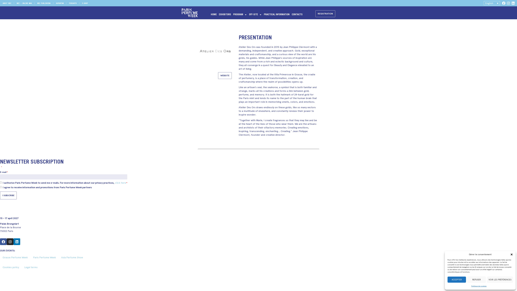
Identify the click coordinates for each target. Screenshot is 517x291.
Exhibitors (225, 14)
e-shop (85, 3)
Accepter (457, 279)
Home (214, 14)
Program (238, 14)
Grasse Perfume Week (15, 257)
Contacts (297, 14)
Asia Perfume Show (72, 257)
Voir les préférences (500, 279)
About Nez (7, 3)
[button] (511, 254)
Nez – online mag (24, 3)
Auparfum (60, 3)
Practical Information (277, 14)
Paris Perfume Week (44, 257)
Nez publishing (43, 3)
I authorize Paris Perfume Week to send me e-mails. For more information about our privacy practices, (65, 183)
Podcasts (73, 3)
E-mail (4, 172)
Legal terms (31, 267)
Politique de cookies (479, 286)
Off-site (253, 14)
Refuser (476, 279)
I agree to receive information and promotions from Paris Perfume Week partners (47, 187)
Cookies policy (11, 267)
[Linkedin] (513, 3)
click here (120, 182)
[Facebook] (503, 3)
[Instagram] (508, 3)
